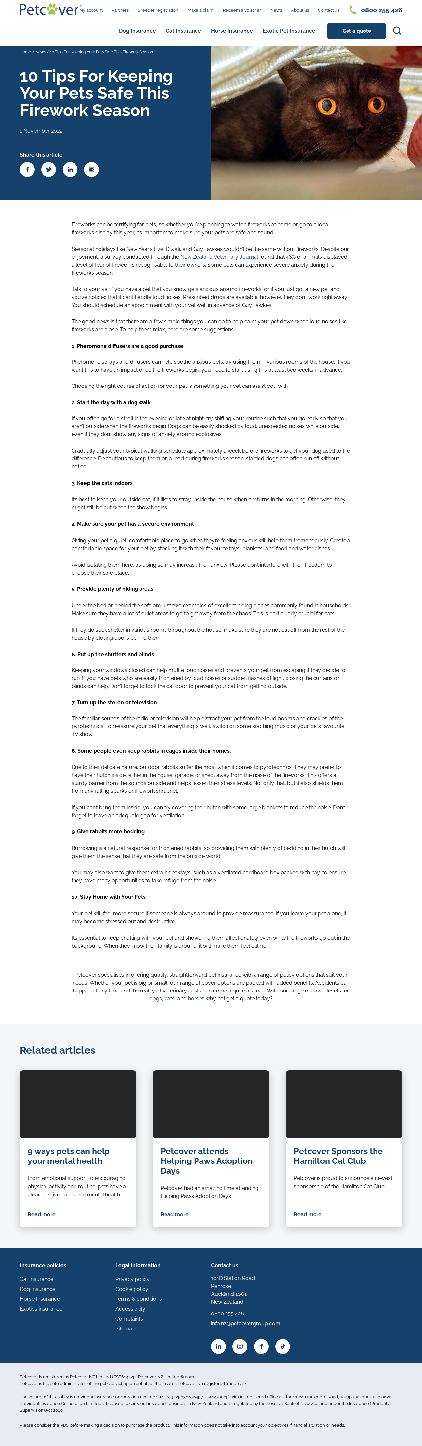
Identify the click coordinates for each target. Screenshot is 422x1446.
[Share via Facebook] (27, 169)
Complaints (129, 1319)
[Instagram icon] (239, 1346)
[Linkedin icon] (218, 1346)
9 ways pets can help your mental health (69, 1156)
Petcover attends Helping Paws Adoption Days (207, 1161)
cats (170, 998)
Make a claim (201, 10)
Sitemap (125, 1329)
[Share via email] (91, 169)
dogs (155, 998)
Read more (42, 1214)
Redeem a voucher (242, 10)
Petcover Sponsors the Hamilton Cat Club (338, 1156)
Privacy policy (132, 1279)
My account (91, 10)
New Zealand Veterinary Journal (219, 257)
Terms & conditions (138, 1299)
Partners (120, 10)
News (276, 10)
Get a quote (357, 31)
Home (25, 52)
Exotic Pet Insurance (289, 31)
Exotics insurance (41, 1309)
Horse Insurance (232, 31)
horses (196, 998)
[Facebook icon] (261, 1346)
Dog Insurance (137, 31)
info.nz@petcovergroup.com (245, 1323)
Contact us (328, 10)
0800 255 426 (381, 10)
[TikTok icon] (282, 1346)
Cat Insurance (183, 31)
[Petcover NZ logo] (51, 9)
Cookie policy (131, 1289)
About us (300, 10)
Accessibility (130, 1309)
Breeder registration (158, 10)
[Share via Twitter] (48, 169)
